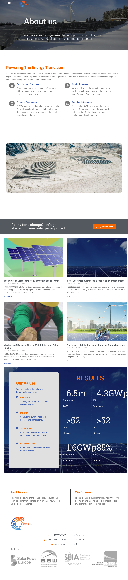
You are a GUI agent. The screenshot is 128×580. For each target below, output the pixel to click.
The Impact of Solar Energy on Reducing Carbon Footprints (96, 345)
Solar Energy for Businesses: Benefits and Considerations (95, 280)
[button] (9, 4)
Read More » (8, 296)
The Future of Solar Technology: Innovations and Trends (32, 280)
